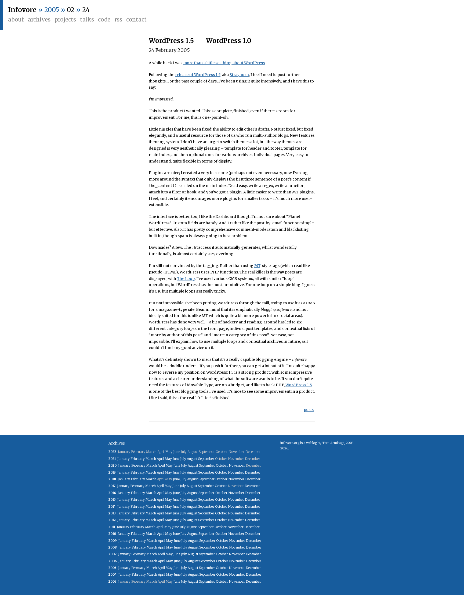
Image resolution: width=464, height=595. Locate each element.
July (183, 459)
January (123, 459)
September (206, 459)
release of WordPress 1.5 (197, 74)
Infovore (22, 10)
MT (257, 265)
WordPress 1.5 (298, 385)
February (137, 459)
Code (104, 19)
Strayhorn (239, 74)
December (252, 472)
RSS (118, 19)
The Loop (186, 278)
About (16, 19)
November (237, 465)
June (176, 459)
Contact (136, 19)
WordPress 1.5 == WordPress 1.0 (200, 41)
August (192, 459)
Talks (87, 19)
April (160, 459)
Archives (39, 19)
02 (70, 10)
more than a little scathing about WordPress (224, 62)
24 (86, 10)
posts (309, 409)
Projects (65, 19)
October (222, 465)
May (168, 452)
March (151, 459)
